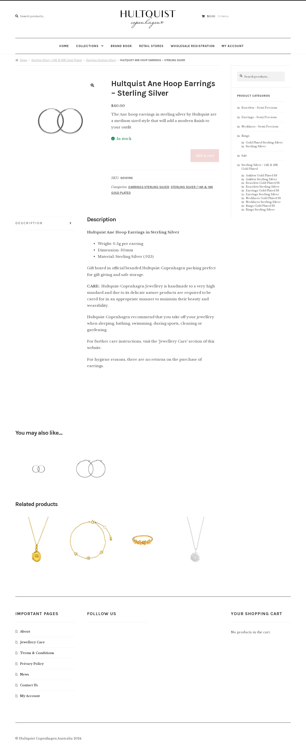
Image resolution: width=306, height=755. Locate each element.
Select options (143, 538)
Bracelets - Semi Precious (259, 107)
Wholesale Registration (193, 46)
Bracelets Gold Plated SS (263, 183)
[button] (92, 85)
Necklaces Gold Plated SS (263, 198)
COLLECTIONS (87, 46)
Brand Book (121, 46)
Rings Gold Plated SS (260, 205)
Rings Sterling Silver (260, 209)
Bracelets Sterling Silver (262, 186)
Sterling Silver (256, 146)
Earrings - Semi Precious (259, 117)
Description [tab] (29, 223)
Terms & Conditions (37, 653)
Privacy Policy (32, 663)
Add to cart (205, 155)
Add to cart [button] (38, 467)
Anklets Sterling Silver (261, 179)
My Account (233, 46)
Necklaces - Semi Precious (260, 126)
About (25, 631)
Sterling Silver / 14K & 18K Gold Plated (56, 60)
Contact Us (29, 685)
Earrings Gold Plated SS (262, 190)
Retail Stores (151, 46)
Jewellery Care (32, 642)
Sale (244, 155)
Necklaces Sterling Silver (263, 202)
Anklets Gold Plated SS (261, 175)
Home (64, 46)
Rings (245, 135)
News (24, 674)
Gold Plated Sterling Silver (264, 142)
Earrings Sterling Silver (101, 60)
